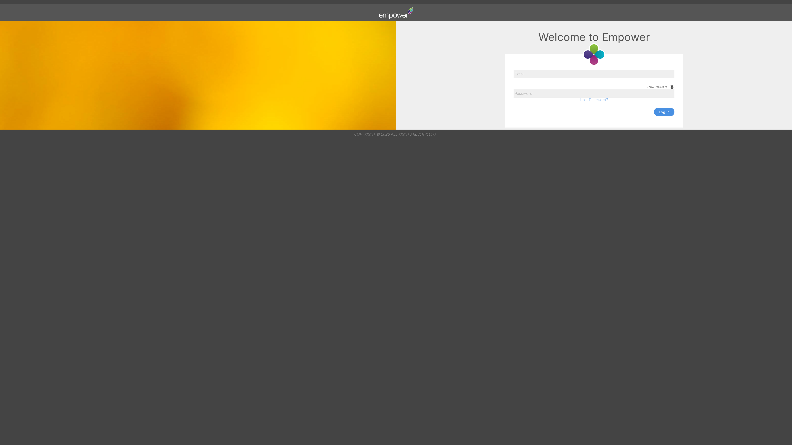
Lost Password (593, 100)
